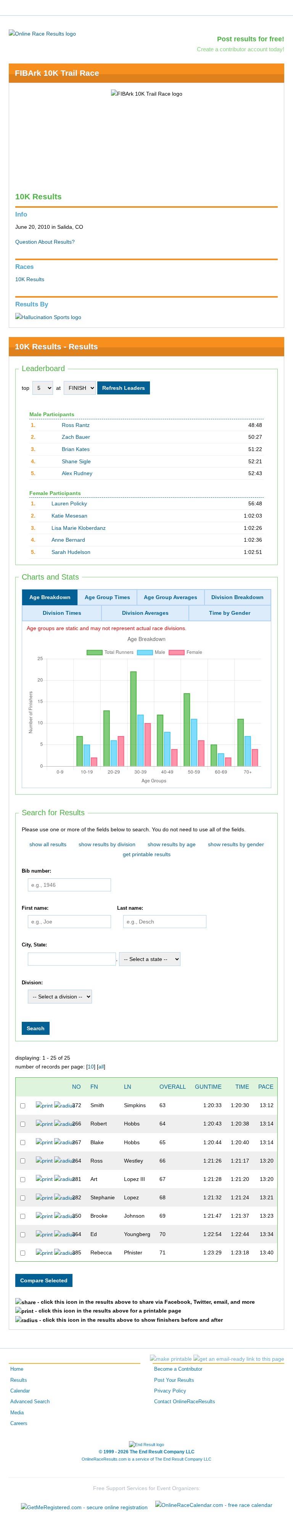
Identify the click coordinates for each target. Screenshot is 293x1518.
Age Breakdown (50, 597)
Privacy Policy (170, 1391)
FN (94, 1086)
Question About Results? (45, 242)
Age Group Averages (170, 597)
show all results (47, 844)
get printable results (147, 854)
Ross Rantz (76, 425)
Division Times (62, 613)
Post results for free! (250, 39)
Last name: (130, 908)
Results (18, 1380)
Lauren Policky (69, 503)
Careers (18, 1423)
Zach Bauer (76, 437)
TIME (242, 1086)
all (101, 1067)
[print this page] (171, 1359)
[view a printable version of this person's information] (44, 1105)
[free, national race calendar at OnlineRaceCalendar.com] (213, 1505)
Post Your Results (174, 1380)
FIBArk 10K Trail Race (57, 72)
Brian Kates (76, 449)
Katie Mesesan (69, 516)
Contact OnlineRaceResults (184, 1401)
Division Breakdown (237, 597)
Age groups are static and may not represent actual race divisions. (107, 628)
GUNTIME (208, 1086)
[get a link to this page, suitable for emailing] (238, 1359)
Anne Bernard (68, 540)
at (58, 388)
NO (76, 1086)
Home (16, 1369)
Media (17, 1412)
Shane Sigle (76, 461)
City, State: (34, 945)
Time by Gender (229, 613)
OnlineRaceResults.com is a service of (146, 1459)
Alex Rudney (77, 473)
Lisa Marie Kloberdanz (79, 528)
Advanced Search (30, 1401)
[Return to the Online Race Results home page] (42, 33)
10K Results (29, 279)
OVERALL (172, 1086)
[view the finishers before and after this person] (64, 1105)
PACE (266, 1086)
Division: (32, 982)
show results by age (172, 844)
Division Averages (145, 613)
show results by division (107, 844)
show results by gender (236, 844)
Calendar (20, 1391)
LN (127, 1086)
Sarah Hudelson (71, 552)
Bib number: (36, 871)
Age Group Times (107, 597)
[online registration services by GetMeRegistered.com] (84, 1505)
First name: (35, 908)
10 (91, 1067)
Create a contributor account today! (240, 49)
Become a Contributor (178, 1369)
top (25, 388)
